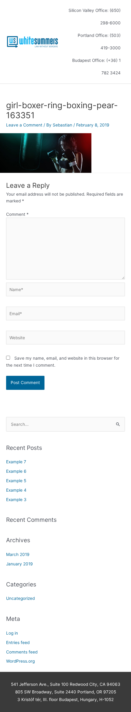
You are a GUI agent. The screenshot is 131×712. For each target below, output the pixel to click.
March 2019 (18, 554)
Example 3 (16, 499)
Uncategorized (20, 598)
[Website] (65, 338)
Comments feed (21, 652)
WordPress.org (20, 661)
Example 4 (16, 490)
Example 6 (16, 471)
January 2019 (19, 563)
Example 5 (16, 480)
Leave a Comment (24, 125)
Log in (12, 633)
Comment (17, 214)
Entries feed (18, 642)
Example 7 (16, 461)
